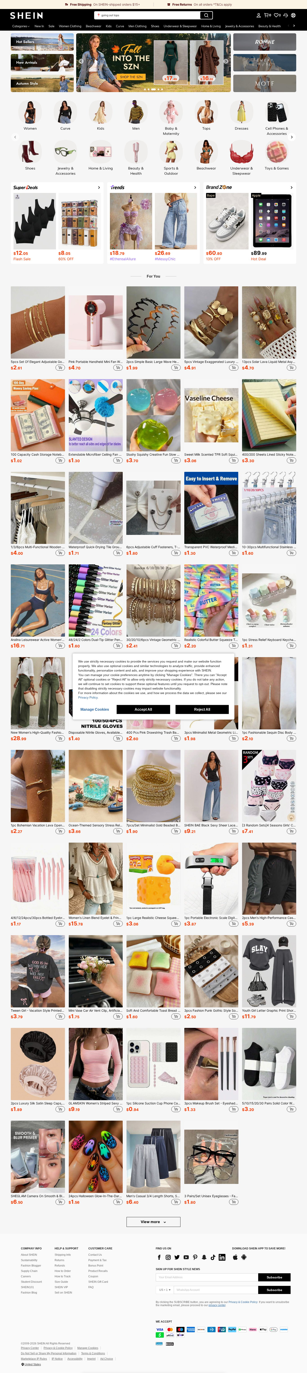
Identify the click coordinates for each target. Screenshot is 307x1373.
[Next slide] (226, 61)
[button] (285, 15)
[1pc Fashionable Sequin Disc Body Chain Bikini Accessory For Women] (269, 693)
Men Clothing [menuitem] (138, 26)
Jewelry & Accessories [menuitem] (239, 26)
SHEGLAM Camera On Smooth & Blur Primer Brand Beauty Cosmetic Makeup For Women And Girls (38, 1196)
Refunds (60, 1265)
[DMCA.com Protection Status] (170, 1343)
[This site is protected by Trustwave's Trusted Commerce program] (159, 1343)
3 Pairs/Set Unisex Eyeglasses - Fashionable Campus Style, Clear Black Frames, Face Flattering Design (211, 1196)
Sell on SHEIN (63, 1292)
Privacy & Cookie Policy (243, 1302)
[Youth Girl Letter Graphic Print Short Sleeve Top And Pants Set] (269, 971)
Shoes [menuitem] (155, 26)
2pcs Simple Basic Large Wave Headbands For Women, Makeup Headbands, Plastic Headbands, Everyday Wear (153, 362)
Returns (59, 1260)
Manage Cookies (87, 1348)
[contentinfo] (223, 1332)
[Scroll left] (288, 26)
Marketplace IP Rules (34, 1358)
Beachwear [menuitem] (93, 26)
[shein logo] (26, 15)
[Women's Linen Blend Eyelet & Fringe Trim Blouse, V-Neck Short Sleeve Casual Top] (96, 879)
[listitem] (38, 329)
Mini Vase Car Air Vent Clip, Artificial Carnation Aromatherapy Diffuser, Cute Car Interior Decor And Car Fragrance (96, 1010)
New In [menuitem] (39, 26)
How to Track (63, 1276)
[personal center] (258, 15)
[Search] (206, 15)
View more (151, 1221)
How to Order (63, 1271)
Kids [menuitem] (108, 26)
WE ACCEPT (164, 1321)
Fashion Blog (29, 1292)
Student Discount (31, 1281)
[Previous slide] (81, 61)
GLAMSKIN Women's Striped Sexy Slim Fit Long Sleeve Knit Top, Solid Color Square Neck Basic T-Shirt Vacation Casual (96, 1103)
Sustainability (29, 1260)
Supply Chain (29, 1271)
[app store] (235, 1259)
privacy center (217, 1305)
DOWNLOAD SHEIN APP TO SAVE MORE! (258, 1248)
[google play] (244, 1259)
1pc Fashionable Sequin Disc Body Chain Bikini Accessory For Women (269, 732)
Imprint (91, 1358)
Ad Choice (106, 1358)
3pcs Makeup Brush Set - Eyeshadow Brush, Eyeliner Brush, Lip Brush (211, 1103)
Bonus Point (95, 1265)
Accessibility (74, 1358)
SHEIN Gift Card (98, 1281)
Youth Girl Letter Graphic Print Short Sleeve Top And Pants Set (269, 1010)
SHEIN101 (27, 1287)
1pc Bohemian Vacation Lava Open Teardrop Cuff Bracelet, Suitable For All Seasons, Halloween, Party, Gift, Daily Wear (38, 825)
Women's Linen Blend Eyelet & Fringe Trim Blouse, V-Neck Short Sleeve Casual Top (96, 918)
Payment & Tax (97, 1260)
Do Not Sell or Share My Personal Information (48, 1353)
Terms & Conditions (93, 1353)
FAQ (90, 1287)
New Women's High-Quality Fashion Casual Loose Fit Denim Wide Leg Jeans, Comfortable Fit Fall (38, 732)
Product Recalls (98, 1271)
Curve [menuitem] (120, 26)
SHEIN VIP (61, 1287)
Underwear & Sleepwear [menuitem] (180, 26)
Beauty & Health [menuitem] (269, 26)
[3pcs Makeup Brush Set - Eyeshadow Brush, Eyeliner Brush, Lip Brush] (211, 1064)
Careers (26, 1276)
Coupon (93, 1276)
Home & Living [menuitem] (211, 26)
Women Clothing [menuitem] (70, 26)
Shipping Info (63, 1254)
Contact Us (95, 1254)
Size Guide (61, 1281)
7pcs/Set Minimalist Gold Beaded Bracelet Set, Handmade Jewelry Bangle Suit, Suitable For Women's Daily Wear (153, 825)
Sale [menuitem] (51, 26)
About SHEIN (29, 1254)
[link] (77, 4)
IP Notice (57, 1358)
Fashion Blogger (31, 1265)
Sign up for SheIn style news (178, 1269)
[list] (192, 1257)
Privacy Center (30, 1348)
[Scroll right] (294, 26)
